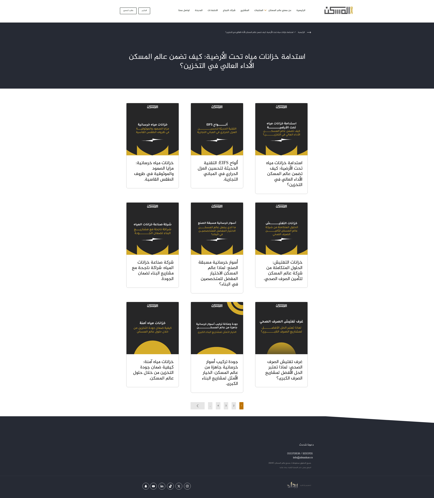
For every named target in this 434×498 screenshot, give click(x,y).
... (210, 406)
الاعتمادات (213, 10)
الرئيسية (300, 10)
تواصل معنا (184, 10)
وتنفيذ (302, 485)
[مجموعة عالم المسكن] (338, 10)
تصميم (308, 485)
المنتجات (258, 10)
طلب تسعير (128, 10)
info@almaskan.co (303, 457)
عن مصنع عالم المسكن (279, 10)
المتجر (144, 10)
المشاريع (245, 10)
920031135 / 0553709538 (300, 453)
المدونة (199, 10)
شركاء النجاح (229, 10)
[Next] (198, 405)
